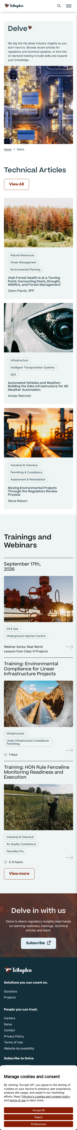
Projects (10, 997)
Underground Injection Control (26, 636)
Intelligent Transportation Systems (32, 367)
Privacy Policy (14, 1036)
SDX (13, 374)
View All (16, 184)
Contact (9, 1030)
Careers (9, 1018)
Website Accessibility (19, 1048)
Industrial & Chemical (24, 465)
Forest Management (23, 262)
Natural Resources (22, 255)
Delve (8, 1024)
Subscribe (41, 944)
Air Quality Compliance (21, 844)
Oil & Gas (12, 628)
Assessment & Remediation (27, 479)
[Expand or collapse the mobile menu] (68, 6)
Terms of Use (13, 1042)
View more (19, 874)
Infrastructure (19, 360)
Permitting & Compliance (26, 472)
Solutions (10, 991)
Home (7, 149)
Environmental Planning (25, 269)
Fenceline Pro (15, 851)
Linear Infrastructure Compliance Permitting (28, 742)
